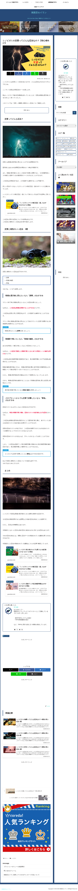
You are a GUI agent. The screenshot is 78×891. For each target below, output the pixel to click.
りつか (16, 607)
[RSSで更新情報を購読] (22, 629)
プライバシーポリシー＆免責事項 (14, 866)
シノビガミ (6, 635)
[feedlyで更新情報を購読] (20, 629)
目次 (25, 110)
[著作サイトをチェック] (15, 629)
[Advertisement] (27, 651)
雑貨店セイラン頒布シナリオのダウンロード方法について (21, 875)
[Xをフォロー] (17, 629)
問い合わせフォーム (10, 871)
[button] (43, 73)
